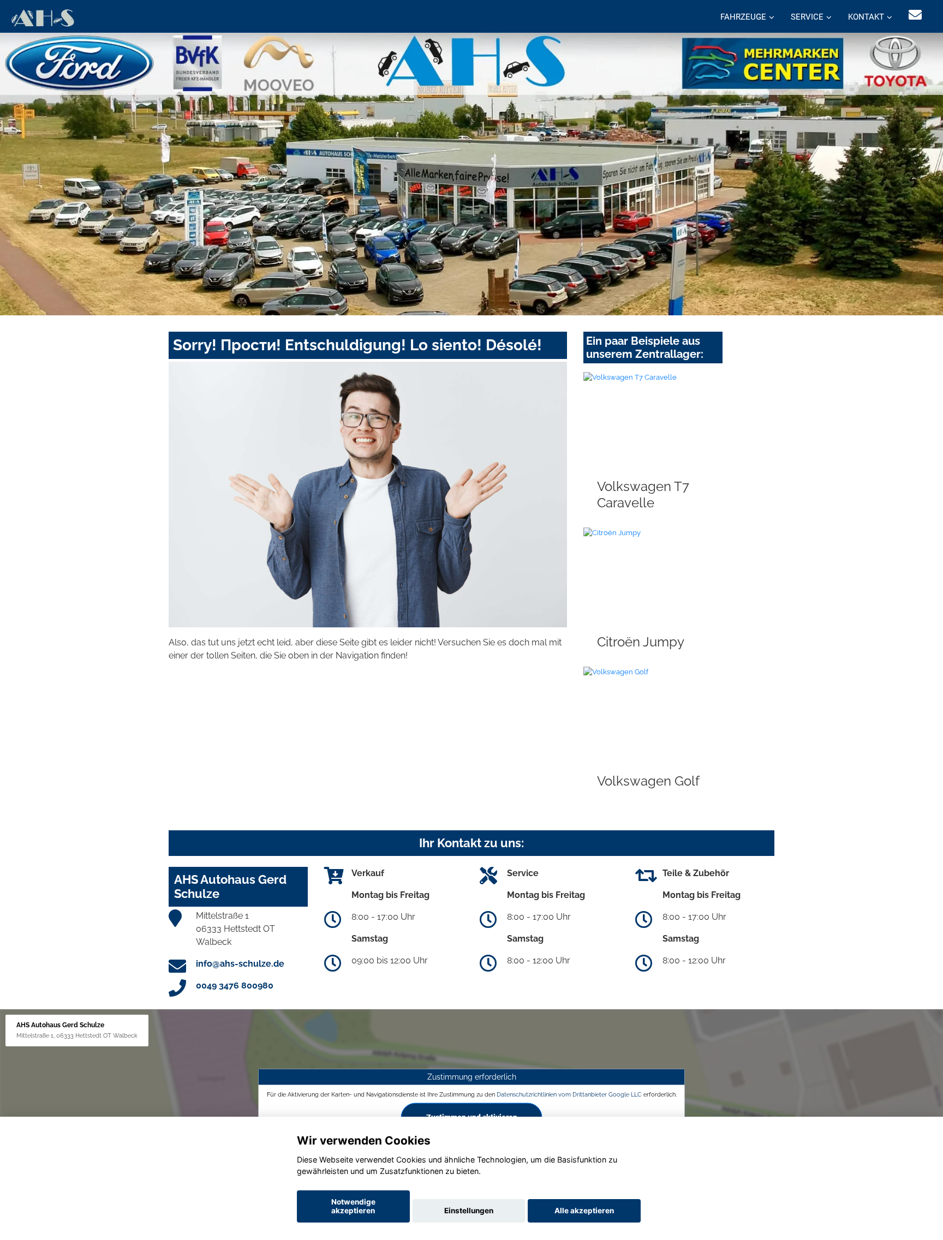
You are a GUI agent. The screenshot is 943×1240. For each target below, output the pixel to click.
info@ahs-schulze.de (240, 964)
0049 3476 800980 (234, 985)
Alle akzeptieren (584, 1210)
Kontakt (866, 17)
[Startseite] (42, 18)
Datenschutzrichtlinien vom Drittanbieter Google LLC (569, 1094)
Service (807, 17)
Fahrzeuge (743, 17)
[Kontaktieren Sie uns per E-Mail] (915, 15)
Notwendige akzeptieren (353, 1206)
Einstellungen (468, 1210)
